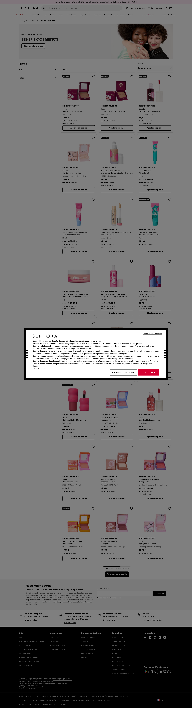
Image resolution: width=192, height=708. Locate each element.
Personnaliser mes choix (123, 372)
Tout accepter (148, 372)
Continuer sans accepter (152, 334)
